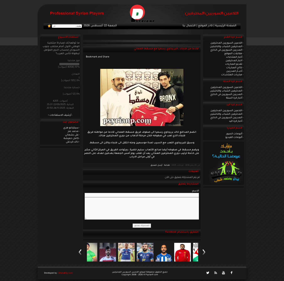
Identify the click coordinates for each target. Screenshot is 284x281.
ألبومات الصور (234, 134)
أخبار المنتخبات (234, 57)
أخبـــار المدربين (234, 71)
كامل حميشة (71, 138)
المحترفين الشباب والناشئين (226, 46)
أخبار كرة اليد (235, 121)
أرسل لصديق (156, 165)
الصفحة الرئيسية (225, 25)
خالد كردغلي (72, 142)
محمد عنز (73, 131)
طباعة (167, 165)
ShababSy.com (65, 273)
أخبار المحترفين (234, 60)
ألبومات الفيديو (233, 137)
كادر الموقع (205, 25)
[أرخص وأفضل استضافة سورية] (226, 183)
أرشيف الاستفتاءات (60, 115)
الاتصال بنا (189, 25)
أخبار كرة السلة (234, 98)
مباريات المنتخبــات (231, 74)
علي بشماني (72, 135)
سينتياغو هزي (71, 128)
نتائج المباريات (234, 67)
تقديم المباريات (233, 64)
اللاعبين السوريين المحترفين (226, 43)
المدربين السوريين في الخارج (226, 50)
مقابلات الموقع (233, 53)
